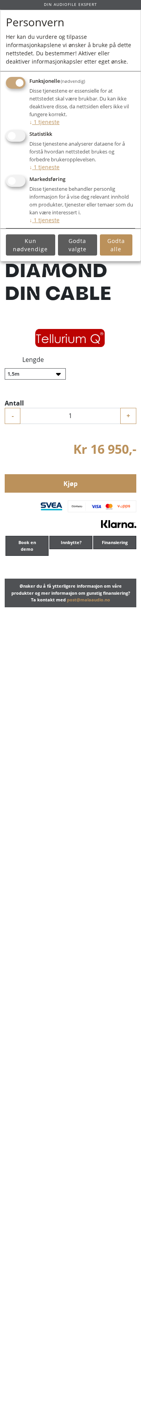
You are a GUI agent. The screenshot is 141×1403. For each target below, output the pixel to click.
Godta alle (116, 245)
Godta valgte (78, 245)
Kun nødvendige (30, 245)
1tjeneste (44, 122)
